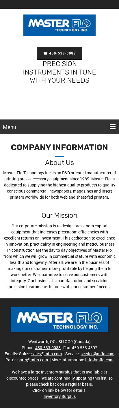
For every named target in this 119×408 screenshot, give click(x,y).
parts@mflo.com (32, 359)
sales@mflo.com (46, 353)
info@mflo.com (99, 359)
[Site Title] (59, 26)
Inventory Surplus (60, 396)
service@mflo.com (97, 353)
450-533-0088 (48, 347)
